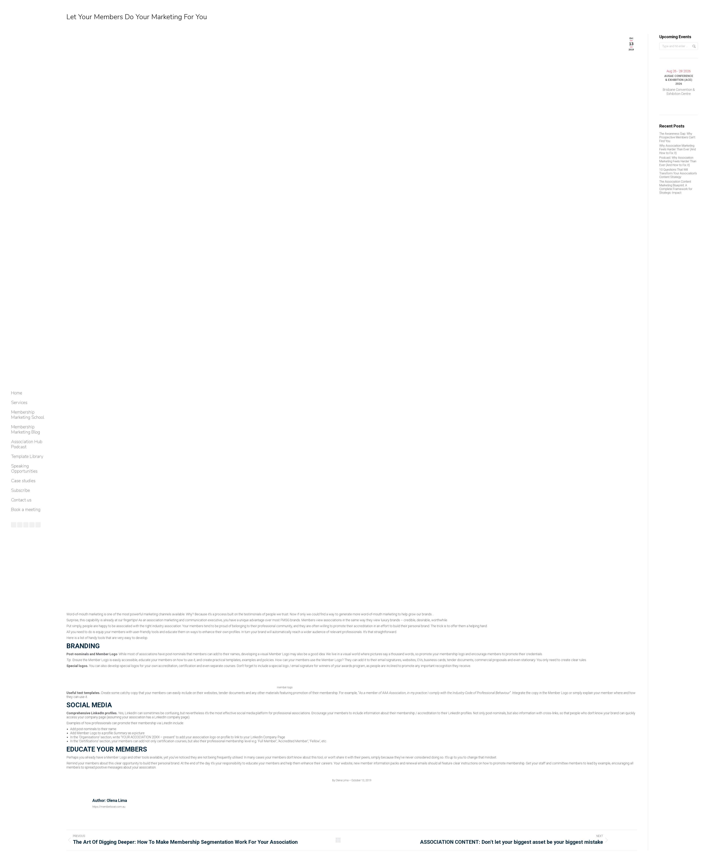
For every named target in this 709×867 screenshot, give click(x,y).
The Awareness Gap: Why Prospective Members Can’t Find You (677, 137)
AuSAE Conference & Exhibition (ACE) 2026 (678, 79)
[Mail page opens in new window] (13, 524)
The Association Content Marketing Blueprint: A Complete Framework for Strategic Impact (675, 187)
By (340, 780)
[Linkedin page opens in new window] (19, 524)
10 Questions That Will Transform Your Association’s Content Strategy (678, 173)
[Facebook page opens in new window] (32, 524)
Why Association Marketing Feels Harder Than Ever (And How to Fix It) (677, 149)
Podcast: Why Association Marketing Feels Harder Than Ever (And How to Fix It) (677, 161)
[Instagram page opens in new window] (25, 524)
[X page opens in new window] (38, 524)
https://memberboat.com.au (108, 806)
